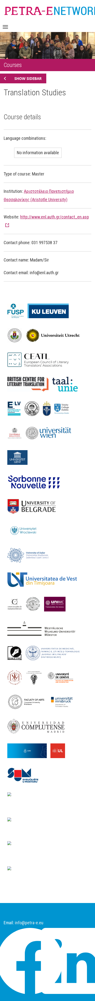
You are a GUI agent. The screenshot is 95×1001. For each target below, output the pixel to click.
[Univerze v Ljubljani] (59, 750)
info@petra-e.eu (29, 922)
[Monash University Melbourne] (35, 821)
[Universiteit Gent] (19, 457)
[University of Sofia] (36, 677)
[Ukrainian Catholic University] (16, 677)
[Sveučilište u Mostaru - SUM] (24, 775)
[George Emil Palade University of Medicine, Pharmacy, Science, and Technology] (54, 652)
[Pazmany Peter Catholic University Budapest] (48, 408)
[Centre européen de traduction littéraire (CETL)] (16, 604)
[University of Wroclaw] (26, 530)
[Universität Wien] (51, 432)
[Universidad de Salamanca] (16, 432)
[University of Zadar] (29, 555)
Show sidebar (28, 78)
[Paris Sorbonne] (36, 481)
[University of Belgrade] (33, 506)
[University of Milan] (35, 870)
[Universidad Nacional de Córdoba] (28, 750)
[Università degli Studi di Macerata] (56, 604)
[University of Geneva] (62, 677)
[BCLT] (29, 384)
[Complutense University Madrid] (37, 726)
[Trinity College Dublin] (63, 408)
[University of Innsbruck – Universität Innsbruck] (63, 701)
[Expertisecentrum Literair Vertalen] (16, 408)
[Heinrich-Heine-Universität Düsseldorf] (47, 800)
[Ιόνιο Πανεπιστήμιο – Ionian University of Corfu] (35, 604)
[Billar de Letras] (16, 652)
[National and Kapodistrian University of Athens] (47, 849)
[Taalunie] (67, 384)
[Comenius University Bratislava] (28, 701)
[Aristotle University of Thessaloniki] (34, 408)
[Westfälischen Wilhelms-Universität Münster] (43, 628)
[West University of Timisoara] (44, 579)
